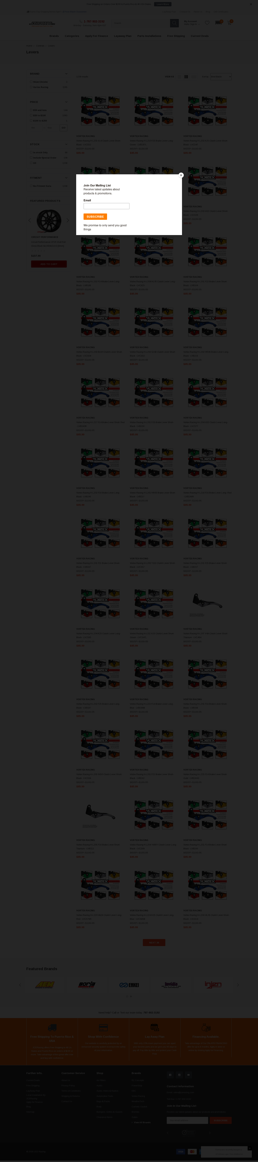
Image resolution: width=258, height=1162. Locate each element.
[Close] (181, 175)
